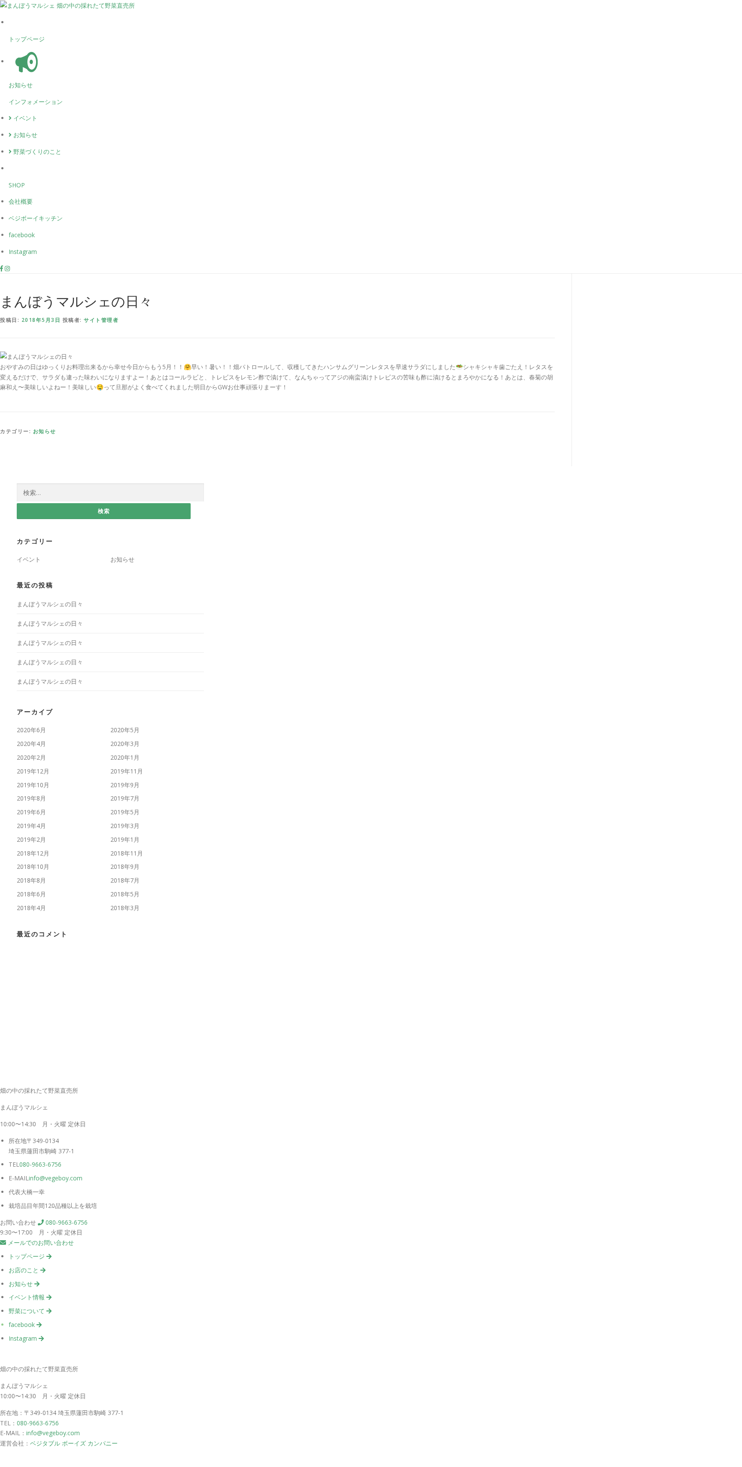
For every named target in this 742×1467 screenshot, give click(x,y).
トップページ (27, 39)
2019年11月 (126, 771)
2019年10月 (33, 785)
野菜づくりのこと (36, 151)
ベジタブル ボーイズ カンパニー (74, 1443)
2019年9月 (125, 785)
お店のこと (24, 1270)
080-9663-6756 (40, 1164)
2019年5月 (125, 812)
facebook (22, 235)
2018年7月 (125, 880)
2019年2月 (31, 839)
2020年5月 (125, 730)
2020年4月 (31, 744)
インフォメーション (36, 102)
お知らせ (21, 85)
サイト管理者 (101, 320)
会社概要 (21, 201)
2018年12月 (33, 853)
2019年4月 (31, 826)
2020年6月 (31, 730)
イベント (24, 118)
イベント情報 (27, 1297)
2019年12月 (33, 771)
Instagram (23, 252)
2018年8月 (31, 880)
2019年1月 (125, 839)
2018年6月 (31, 894)
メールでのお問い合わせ (40, 1242)
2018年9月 (125, 866)
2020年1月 (125, 757)
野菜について (27, 1311)
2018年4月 (31, 908)
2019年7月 (125, 798)
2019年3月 (125, 826)
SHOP (17, 185)
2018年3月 (125, 908)
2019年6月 (31, 812)
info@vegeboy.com (55, 1178)
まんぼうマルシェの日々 (50, 604)
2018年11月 (126, 853)
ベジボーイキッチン (36, 218)
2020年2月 (31, 757)
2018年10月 (33, 866)
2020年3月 (125, 744)
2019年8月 (31, 798)
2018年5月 (125, 894)
